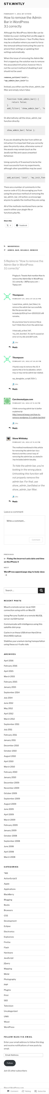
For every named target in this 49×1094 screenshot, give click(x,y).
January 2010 (10, 777)
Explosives (9, 937)
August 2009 (10, 804)
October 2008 (10, 836)
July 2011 (8, 729)
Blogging (8, 900)
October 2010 (10, 751)
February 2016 (10, 666)
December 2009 (11, 783)
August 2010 (10, 756)
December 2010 (11, 745)
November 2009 (11, 788)
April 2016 (8, 660)
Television (8, 1006)
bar (17, 250)
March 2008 (9, 857)
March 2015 (9, 676)
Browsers (8, 910)
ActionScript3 (10, 878)
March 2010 (9, 767)
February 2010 (10, 772)
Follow (10, 1063)
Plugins (7, 990)
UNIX (6, 1016)
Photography (10, 979)
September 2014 (12, 692)
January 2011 (10, 740)
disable (25, 250)
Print (6, 995)
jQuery (7, 963)
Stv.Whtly (14, 4)
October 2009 (10, 793)
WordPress (14, 246)
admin (11, 250)
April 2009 (9, 814)
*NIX (6, 873)
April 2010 (8, 761)
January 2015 (10, 687)
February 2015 (10, 682)
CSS (6, 915)
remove (34, 250)
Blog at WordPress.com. (14, 1088)
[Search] (41, 590)
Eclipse (7, 926)
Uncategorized (11, 1011)
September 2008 (12, 841)
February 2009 (11, 825)
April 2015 (8, 671)
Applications (10, 889)
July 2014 (8, 698)
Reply (15, 347)
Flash (6, 947)
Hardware (8, 953)
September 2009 (12, 798)
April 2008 (9, 852)
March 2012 (9, 719)
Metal (6, 974)
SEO (6, 1000)
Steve (28, 14)
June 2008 (9, 846)
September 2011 (11, 724)
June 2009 (9, 809)
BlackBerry (9, 894)
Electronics (9, 931)
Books (7, 905)
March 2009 (9, 820)
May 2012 (8, 708)
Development (10, 921)
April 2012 (8, 713)
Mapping (8, 969)
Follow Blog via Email (18, 1037)
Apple (6, 884)
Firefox (7, 942)
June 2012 (8, 703)
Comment (36, 540)
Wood (6, 1022)
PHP (6, 985)
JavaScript (8, 958)
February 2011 (10, 735)
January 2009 (10, 830)
